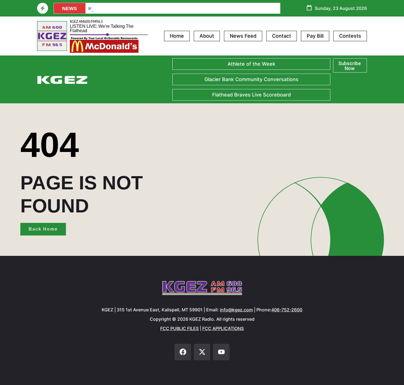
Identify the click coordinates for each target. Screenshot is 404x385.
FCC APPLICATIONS (223, 328)
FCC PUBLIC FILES (179, 328)
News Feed (243, 36)
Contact (281, 36)
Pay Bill (315, 36)
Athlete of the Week (251, 64)
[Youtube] (221, 352)
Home (177, 36)
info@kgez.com (236, 309)
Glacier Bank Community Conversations (251, 79)
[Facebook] (183, 352)
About (207, 36)
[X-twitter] (202, 352)
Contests (350, 36)
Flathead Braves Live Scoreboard (251, 95)
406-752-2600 (286, 309)
